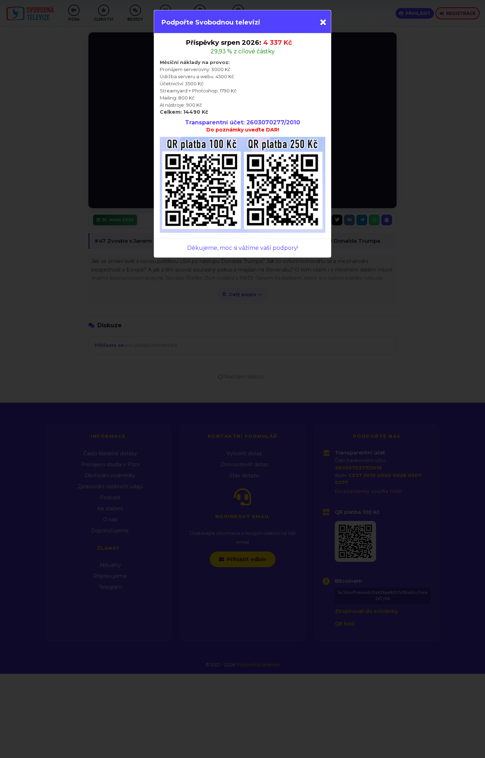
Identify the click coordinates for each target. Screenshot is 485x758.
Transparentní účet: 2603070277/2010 (242, 122)
